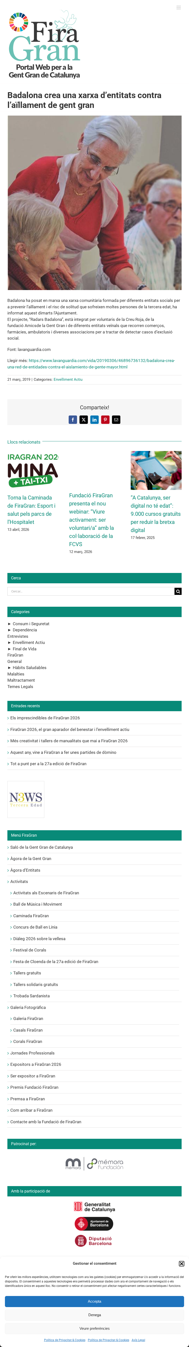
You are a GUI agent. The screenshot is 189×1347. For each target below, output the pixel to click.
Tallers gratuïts (27, 972)
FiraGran (15, 655)
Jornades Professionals (32, 1053)
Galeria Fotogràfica (28, 1007)
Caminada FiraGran (31, 915)
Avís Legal (138, 1340)
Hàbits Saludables (30, 667)
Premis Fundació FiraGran (34, 1087)
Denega (94, 1315)
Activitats (19, 881)
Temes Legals (20, 686)
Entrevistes (17, 636)
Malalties (15, 674)
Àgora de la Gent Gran (30, 858)
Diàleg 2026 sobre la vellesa (39, 938)
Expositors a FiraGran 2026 (35, 1064)
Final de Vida (24, 648)
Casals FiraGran (28, 1030)
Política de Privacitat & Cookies (64, 1340)
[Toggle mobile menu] (179, 7)
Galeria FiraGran (28, 1018)
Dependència (25, 629)
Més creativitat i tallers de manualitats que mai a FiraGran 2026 (69, 740)
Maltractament (21, 680)
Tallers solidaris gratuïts (35, 984)
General (14, 661)
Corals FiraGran (27, 1041)
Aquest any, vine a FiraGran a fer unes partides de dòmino (63, 752)
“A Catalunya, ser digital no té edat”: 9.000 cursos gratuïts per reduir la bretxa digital (156, 514)
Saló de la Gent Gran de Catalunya (41, 847)
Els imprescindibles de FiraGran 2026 (45, 717)
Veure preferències (94, 1328)
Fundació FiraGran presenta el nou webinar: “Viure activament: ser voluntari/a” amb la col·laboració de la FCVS (91, 519)
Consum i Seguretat (31, 623)
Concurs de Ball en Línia (35, 927)
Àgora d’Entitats (25, 870)
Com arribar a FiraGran (31, 1110)
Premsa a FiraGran (27, 1098)
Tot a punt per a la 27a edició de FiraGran (48, 763)
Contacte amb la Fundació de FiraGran (45, 1121)
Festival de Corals (29, 950)
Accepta (94, 1301)
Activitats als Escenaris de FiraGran (46, 892)
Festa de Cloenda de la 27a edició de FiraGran (55, 961)
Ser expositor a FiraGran (32, 1075)
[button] (181, 1263)
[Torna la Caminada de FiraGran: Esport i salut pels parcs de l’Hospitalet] (32, 453)
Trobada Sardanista (31, 995)
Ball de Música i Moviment (37, 904)
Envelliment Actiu (68, 379)
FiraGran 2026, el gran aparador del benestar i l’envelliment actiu (69, 729)
